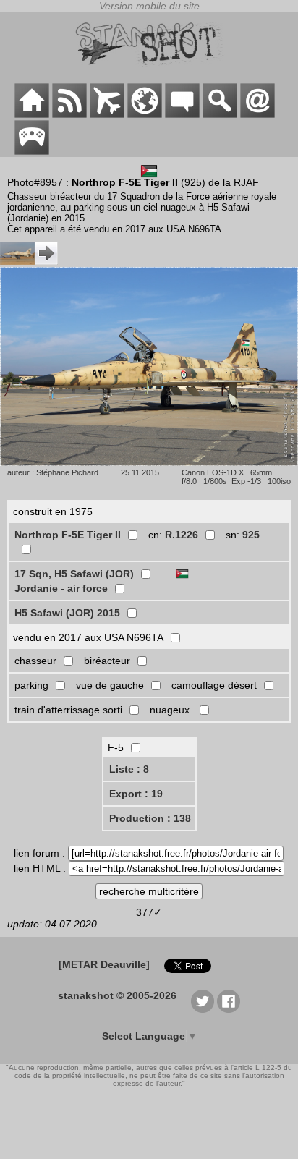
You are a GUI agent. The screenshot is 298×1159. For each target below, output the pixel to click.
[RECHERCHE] (220, 114)
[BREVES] (69, 114)
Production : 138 (150, 818)
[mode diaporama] (149, 462)
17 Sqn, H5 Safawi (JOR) (74, 574)
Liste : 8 (129, 769)
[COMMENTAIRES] (182, 114)
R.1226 (181, 534)
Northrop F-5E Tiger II (67, 534)
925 (251, 534)
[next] (29, 261)
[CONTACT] (257, 114)
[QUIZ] (31, 151)
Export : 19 (136, 793)
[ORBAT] (107, 114)
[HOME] (31, 114)
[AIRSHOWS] (144, 114)
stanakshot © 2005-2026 (117, 995)
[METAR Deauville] (104, 964)
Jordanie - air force (61, 588)
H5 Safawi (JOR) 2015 (67, 613)
